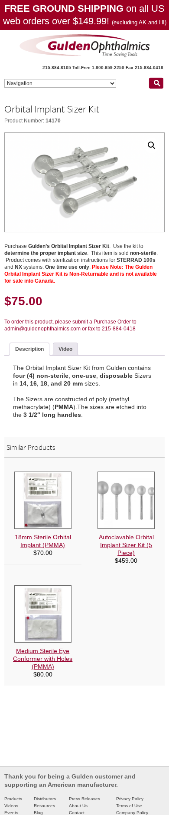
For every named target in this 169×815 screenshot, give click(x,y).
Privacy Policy (129, 798)
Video (65, 349)
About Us (78, 805)
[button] (151, 145)
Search (156, 83)
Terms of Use (129, 805)
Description (29, 349)
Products (13, 798)
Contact (76, 812)
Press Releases (84, 798)
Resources (44, 805)
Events (11, 812)
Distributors (45, 798)
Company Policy (132, 812)
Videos (11, 805)
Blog (38, 812)
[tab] (29, 349)
